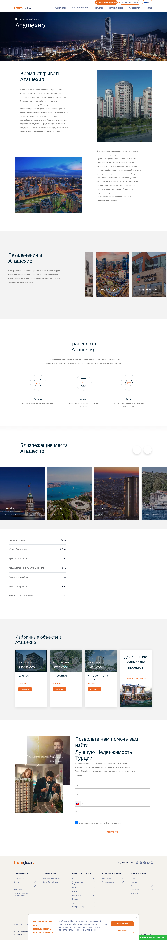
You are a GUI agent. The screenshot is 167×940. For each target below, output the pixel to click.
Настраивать (122, 930)
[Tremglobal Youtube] (152, 862)
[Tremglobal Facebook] (141, 862)
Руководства (134, 8)
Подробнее (25, 689)
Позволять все (122, 923)
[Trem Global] (24, 862)
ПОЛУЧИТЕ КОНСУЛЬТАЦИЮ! (106, 2)
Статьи (149, 8)
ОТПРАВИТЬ (112, 832)
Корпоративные (116, 8)
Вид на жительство (81, 8)
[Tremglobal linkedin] (137, 862)
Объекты (99, 8)
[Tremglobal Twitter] (144, 862)
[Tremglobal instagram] (148, 862)
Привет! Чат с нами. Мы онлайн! (149, 937)
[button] (78, 803)
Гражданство (60, 8)
